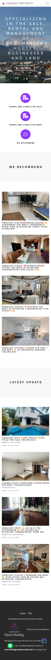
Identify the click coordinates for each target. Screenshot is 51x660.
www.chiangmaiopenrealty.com (19, 649)
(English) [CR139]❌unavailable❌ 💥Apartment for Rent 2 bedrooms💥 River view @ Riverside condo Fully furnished (25, 225)
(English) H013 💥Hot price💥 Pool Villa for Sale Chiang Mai (23, 438)
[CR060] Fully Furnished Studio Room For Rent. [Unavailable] (25, 484)
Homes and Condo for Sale (25, 106)
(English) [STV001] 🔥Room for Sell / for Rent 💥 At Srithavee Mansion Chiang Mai (24, 349)
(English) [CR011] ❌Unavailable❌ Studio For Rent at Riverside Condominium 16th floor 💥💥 (23, 267)
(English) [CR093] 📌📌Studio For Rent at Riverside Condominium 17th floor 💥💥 (25, 308)
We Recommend (26, 143)
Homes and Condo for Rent (25, 124)
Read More (25, 68)
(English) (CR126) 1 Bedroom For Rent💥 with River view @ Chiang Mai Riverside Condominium (25, 577)
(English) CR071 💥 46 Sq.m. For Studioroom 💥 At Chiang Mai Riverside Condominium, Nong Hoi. (23, 530)
